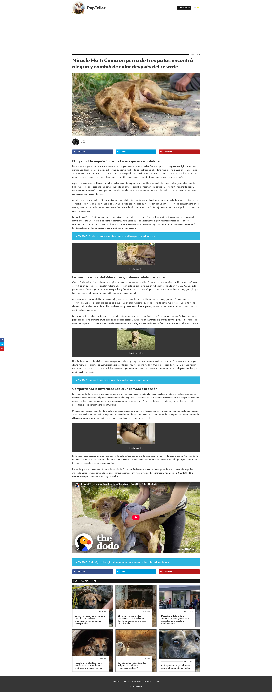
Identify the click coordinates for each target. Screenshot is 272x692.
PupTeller (96, 7)
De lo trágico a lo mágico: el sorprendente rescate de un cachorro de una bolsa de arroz (129, 562)
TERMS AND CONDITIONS (121, 681)
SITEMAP (148, 681)
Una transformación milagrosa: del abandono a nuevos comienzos (118, 380)
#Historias (184, 7)
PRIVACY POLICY (138, 681)
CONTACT (156, 681)
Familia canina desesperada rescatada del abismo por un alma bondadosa (122, 236)
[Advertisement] (136, 33)
